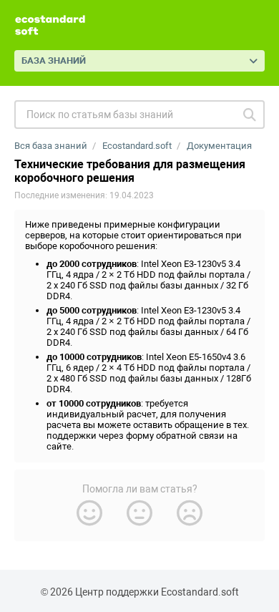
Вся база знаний (50, 145)
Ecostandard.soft (137, 145)
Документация (219, 145)
